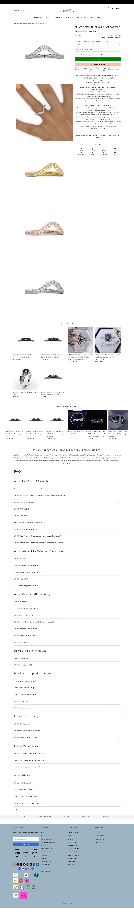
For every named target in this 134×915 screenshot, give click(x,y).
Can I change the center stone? (67, 615)
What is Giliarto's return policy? (67, 724)
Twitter (81, 150)
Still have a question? (67, 810)
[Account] (113, 8)
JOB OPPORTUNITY (45, 871)
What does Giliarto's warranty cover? (67, 730)
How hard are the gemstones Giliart (67, 585)
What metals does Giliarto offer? (67, 628)
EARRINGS (70, 17)
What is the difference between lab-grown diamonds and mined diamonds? (67, 495)
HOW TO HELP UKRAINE (74, 868)
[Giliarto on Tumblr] (26, 856)
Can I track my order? (67, 701)
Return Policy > (87, 817)
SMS (92, 154)
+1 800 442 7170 (20, 10)
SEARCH (43, 836)
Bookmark (104, 154)
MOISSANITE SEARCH (73, 855)
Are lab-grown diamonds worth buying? (67, 529)
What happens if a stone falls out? (67, 737)
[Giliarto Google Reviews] (24, 865)
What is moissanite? (67, 579)
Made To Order (106, 37)
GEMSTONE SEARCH (73, 861)
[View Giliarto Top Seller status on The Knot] (27, 882)
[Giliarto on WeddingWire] (17, 865)
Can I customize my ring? (67, 601)
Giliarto (63, 903)
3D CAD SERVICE (45, 868)
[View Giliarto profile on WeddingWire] (15, 877)
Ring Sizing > (67, 817)
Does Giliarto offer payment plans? (67, 796)
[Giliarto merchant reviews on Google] (28, 889)
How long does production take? (67, 681)
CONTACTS (71, 864)
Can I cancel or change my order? (67, 708)
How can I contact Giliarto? (67, 789)
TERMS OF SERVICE (46, 864)
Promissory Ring (91, 82)
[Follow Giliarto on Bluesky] (26, 869)
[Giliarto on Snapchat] (17, 856)
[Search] (109, 8)
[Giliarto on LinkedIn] (35, 856)
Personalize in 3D (98, 64)
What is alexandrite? (67, 558)
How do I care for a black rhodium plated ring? (67, 760)
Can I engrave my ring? (67, 642)
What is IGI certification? (67, 515)
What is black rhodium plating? (67, 635)
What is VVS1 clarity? (67, 509)
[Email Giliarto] (17, 859)
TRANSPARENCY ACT (46, 861)
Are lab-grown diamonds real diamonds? (67, 488)
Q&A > (25, 817)
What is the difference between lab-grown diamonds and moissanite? (67, 536)
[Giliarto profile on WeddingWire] (15, 889)
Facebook (92, 150)
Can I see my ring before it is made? (67, 608)
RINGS (49, 17)
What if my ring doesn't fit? (67, 665)
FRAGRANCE (44, 855)
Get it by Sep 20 (116, 36)
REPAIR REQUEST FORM (47, 848)
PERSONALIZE (39, 17)
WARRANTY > (106, 817)
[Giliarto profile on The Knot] (15, 897)
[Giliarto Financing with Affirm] (22, 869)
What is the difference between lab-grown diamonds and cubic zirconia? (67, 542)
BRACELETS (81, 17)
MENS (91, 17)
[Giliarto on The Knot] (14, 865)
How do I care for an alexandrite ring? (67, 767)
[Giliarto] (67, 8)
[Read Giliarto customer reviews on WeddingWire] (36, 877)
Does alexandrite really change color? (67, 565)
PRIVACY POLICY (45, 858)
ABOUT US (43, 832)
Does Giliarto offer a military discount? (67, 803)
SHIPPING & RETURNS (46, 839)
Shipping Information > (45, 817)
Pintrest (104, 150)
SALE (98, 17)
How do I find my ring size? (67, 658)
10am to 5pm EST (99, 842)
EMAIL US (97, 832)
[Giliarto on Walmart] (37, 865)
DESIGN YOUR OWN (73, 845)
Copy (115, 154)
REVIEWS (70, 839)
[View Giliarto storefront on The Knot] (21, 882)
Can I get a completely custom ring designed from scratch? (67, 622)
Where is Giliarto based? (67, 783)
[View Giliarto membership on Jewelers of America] (26, 877)
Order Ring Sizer (89, 41)
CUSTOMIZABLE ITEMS (47, 852)
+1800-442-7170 (99, 836)
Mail (115, 150)
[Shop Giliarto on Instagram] (29, 869)
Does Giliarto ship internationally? (67, 694)
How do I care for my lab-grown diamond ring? (67, 753)
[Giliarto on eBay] (27, 865)
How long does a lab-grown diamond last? (67, 522)
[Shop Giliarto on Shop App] (19, 869)
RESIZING (43, 845)
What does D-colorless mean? (67, 502)
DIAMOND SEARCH (73, 858)
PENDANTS (59, 17)
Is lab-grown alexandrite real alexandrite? (67, 572)
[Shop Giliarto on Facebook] (32, 869)
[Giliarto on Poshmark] (34, 865)
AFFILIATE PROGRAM (73, 832)
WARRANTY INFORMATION (48, 842)
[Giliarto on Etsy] (21, 865)
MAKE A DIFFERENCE (73, 852)
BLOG (69, 836)
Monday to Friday (99, 839)
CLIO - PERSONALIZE (73, 842)
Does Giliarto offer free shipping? (67, 687)
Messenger (81, 154)
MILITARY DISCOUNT (73, 848)
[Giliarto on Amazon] (31, 865)
